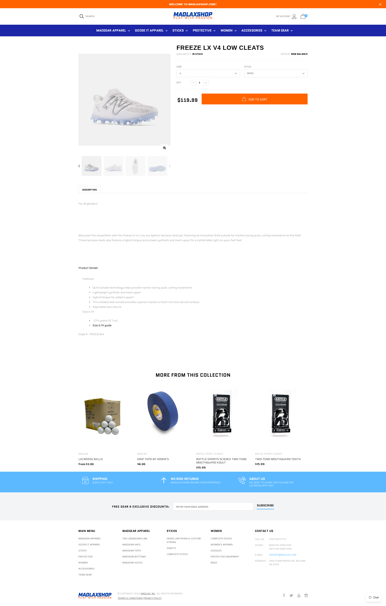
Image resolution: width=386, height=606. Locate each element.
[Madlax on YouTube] (299, 595)
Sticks (178, 30)
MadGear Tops (131, 550)
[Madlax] (95, 596)
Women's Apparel (222, 544)
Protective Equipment (225, 556)
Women (227, 30)
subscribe (265, 505)
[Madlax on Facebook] (284, 595)
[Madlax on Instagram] (306, 595)
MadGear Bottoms (134, 556)
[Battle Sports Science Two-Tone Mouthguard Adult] (222, 418)
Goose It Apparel (149, 30)
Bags (214, 562)
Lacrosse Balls (90, 459)
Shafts (171, 548)
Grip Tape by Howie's (153, 459)
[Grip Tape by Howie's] (163, 418)
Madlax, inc (148, 593)
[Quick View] (125, 392)
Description (89, 189)
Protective (202, 30)
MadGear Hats (131, 544)
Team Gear (280, 30)
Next (169, 166)
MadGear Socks (132, 562)
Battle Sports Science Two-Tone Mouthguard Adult (221, 461)
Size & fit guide (102, 325)
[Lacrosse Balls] (104, 418)
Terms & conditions (130, 598)
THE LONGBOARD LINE (134, 538)
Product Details (88, 268)
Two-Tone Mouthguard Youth (278, 459)
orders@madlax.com (282, 555)
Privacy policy (152, 598)
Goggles (216, 550)
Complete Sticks (177, 554)
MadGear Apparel (111, 30)
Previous (79, 166)
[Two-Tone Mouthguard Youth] (281, 418)
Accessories (251, 30)
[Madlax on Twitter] (291, 595)
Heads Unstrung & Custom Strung (184, 540)
